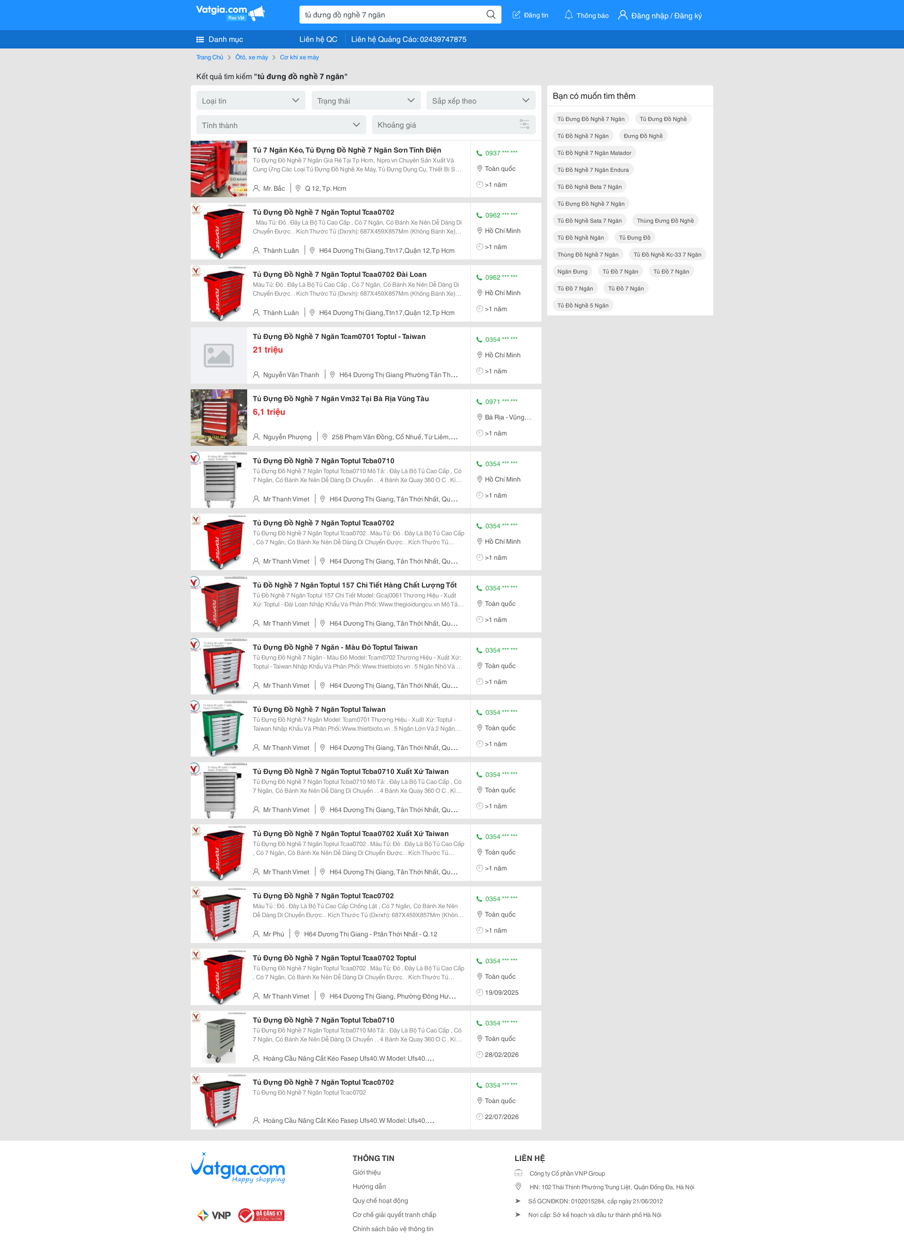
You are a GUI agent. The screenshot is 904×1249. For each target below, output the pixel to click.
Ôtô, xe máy (251, 56)
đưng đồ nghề (643, 135)
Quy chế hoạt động (380, 1200)
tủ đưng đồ (635, 237)
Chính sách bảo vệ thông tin (393, 1228)
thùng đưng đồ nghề (665, 220)
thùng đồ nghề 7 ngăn (588, 254)
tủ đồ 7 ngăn (620, 271)
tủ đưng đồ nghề (663, 118)
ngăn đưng (572, 271)
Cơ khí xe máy (299, 56)
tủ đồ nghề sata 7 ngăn (589, 220)
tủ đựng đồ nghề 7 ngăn (591, 203)
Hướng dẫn (369, 1186)
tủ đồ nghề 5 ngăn (583, 305)
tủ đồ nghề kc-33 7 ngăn (668, 254)
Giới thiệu (367, 1171)
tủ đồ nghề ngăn (580, 237)
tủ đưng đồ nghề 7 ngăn (591, 118)
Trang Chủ (209, 56)
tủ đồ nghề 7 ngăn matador (594, 152)
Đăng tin (536, 14)
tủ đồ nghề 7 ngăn (583, 135)
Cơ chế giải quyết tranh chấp (394, 1214)
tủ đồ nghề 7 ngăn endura (593, 169)
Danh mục (225, 38)
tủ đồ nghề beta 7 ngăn (589, 186)
